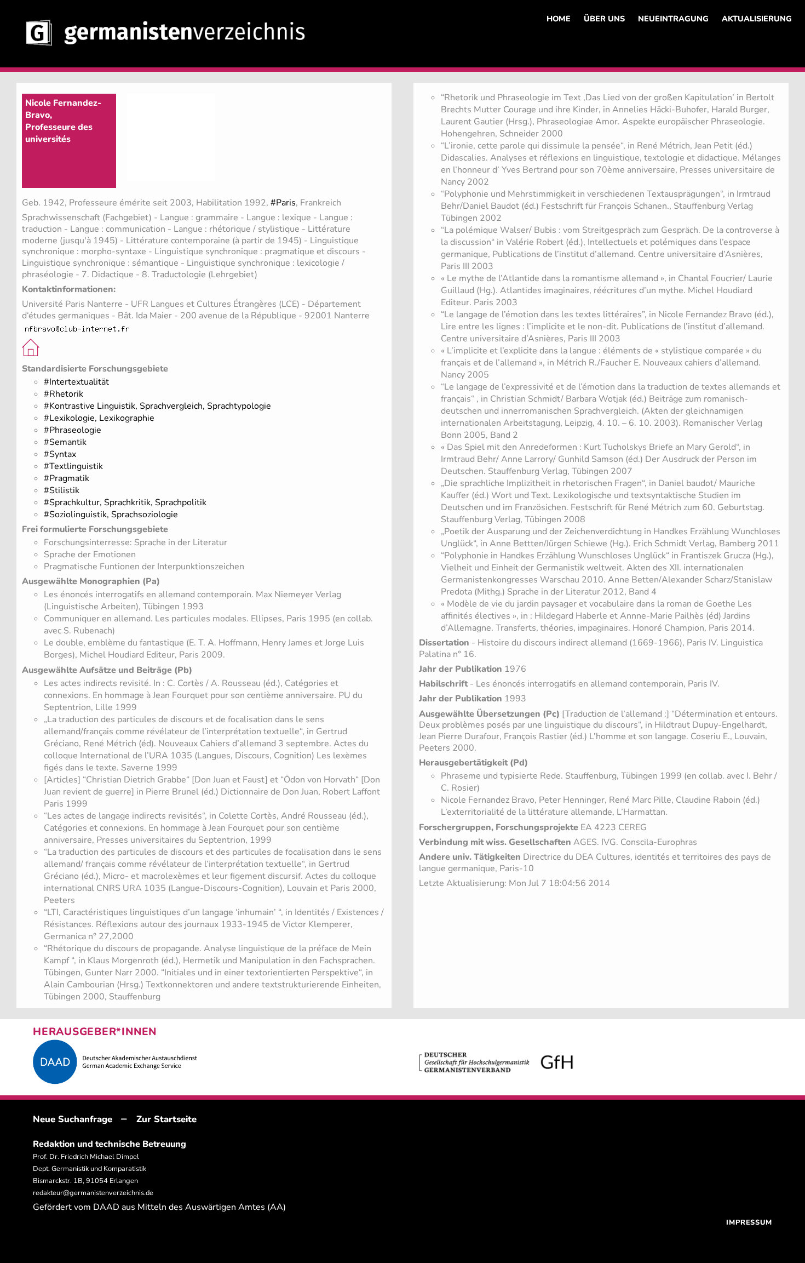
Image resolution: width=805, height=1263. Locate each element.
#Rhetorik (63, 394)
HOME (559, 18)
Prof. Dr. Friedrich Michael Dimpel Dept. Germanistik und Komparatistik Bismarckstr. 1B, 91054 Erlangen (89, 1169)
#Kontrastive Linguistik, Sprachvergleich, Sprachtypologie (157, 406)
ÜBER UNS (604, 18)
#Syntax (60, 454)
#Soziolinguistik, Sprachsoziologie (111, 514)
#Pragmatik (66, 478)
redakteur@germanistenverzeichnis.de (93, 1193)
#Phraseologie (72, 430)
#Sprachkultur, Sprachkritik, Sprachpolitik (125, 502)
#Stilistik (61, 490)
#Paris (283, 203)
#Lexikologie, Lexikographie (99, 418)
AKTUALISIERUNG (757, 18)
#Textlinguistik (73, 466)
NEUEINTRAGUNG (673, 18)
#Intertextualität (76, 382)
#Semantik (65, 442)
